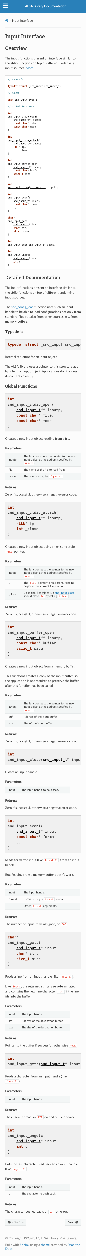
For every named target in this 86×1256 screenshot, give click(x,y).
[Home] (6, 20)
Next (71, 1222)
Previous (17, 1222)
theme (45, 1245)
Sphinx (24, 1245)
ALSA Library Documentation (45, 6)
